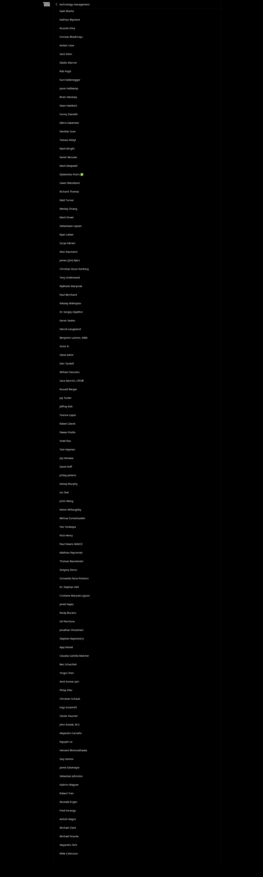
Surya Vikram (67, 243)
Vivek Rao (65, 441)
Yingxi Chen (67, 673)
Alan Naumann (69, 251)
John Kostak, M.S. (70, 724)
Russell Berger (68, 389)
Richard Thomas (69, 191)
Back (57, 4)
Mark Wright (67, 148)
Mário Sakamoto (69, 122)
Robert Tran (67, 793)
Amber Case (67, 45)
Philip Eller (66, 690)
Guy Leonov (66, 759)
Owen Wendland (70, 183)
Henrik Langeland (70, 329)
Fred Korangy (68, 810)
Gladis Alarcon (68, 62)
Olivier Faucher (69, 716)
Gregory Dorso (68, 569)
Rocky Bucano (68, 612)
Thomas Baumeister (72, 561)
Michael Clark (68, 827)
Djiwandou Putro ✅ (71, 174)
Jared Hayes (67, 604)
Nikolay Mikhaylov (70, 303)
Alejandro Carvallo (71, 733)
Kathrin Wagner (69, 784)
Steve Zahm (67, 355)
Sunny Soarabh (69, 114)
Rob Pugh (65, 71)
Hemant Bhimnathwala (73, 750)
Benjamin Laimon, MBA (73, 337)
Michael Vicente (69, 836)
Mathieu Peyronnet (71, 552)
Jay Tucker (66, 398)
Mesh (46, 4)
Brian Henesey (68, 97)
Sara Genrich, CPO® (72, 380)
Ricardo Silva (67, 28)
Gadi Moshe (67, 11)
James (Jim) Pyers (70, 260)
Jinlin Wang (66, 501)
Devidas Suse (68, 131)
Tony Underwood (70, 277)
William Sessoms (70, 372)
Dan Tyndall (67, 363)
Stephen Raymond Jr (72, 638)
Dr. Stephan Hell (69, 587)
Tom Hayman (67, 449)
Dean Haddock (68, 105)
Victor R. (64, 346)
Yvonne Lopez (68, 415)
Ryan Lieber (67, 234)
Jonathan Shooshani (72, 630)
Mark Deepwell (68, 165)
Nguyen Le (66, 741)
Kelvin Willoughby (70, 509)
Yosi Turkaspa (68, 526)
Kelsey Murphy (68, 484)
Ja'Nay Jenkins (68, 475)
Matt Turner (67, 200)
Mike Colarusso (69, 853)
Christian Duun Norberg (74, 269)
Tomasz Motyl (68, 140)
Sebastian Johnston (71, 776)
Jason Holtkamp (69, 88)
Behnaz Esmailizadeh (72, 518)
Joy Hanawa (66, 458)
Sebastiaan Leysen (71, 226)
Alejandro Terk (68, 845)
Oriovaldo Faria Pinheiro (74, 578)
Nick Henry (66, 535)
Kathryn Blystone (70, 19)
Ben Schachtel (68, 664)
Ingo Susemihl (68, 707)
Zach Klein (66, 54)
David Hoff (66, 466)
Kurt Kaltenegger (70, 79)
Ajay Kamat (66, 647)
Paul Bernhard (68, 294)
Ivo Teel (64, 492)
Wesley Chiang (68, 208)
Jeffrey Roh (66, 406)
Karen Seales (67, 320)
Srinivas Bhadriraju (71, 37)
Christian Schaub (70, 698)
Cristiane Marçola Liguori (75, 595)
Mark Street (67, 217)
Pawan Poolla (67, 432)
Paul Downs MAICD (71, 544)
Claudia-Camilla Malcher (74, 655)
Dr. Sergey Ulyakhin (71, 312)
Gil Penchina (67, 621)
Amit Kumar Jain (69, 681)
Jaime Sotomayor (70, 767)
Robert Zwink (67, 423)
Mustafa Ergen (68, 802)
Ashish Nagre (68, 819)
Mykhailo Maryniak (71, 286)
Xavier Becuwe (68, 157)
